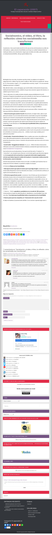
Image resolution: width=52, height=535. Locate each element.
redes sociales (32, 240)
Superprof (6, 495)
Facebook (42, 239)
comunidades (17, 239)
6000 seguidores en (11, 370)
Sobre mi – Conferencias (12, 18)
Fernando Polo (15, 258)
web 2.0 (28, 241)
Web (4, 317)
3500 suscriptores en (12, 366)
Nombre (5, 311)
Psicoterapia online (26, 21)
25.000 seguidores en (15, 357)
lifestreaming (9, 240)
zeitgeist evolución (33, 241)
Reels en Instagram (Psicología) (27, 18)
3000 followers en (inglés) (12, 376)
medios (17, 240)
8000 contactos (11, 372)
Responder (14, 267)
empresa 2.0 (34, 239)
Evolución (38, 239)
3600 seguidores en (12, 368)
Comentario (6, 298)
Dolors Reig (28, 43)
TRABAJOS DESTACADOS (11, 241)
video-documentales (22, 241)
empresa (29, 239)
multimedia (21, 240)
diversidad (26, 239)
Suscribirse (26, 393)
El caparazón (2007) (26, 9)
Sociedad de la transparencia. (14, 148)
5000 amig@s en (11, 361)
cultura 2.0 (22, 239)
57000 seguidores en (12, 363)
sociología (5, 241)
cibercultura (12, 239)
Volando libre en (10, 365)
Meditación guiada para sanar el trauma (13, 503)
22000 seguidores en (12, 359)
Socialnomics (14, 226)
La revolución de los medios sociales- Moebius (16, 253)
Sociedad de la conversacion (41, 240)
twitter (17, 241)
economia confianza (43, 241)
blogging (8, 239)
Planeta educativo (26, 240)
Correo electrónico (7, 314)
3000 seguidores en (11, 374)
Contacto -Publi (41, 18)
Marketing (13, 240)
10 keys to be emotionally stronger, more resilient (15, 480)
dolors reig (15, 270)
